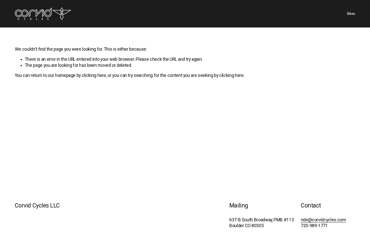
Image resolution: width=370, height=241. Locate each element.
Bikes (351, 14)
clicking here (94, 75)
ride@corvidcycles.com (323, 219)
